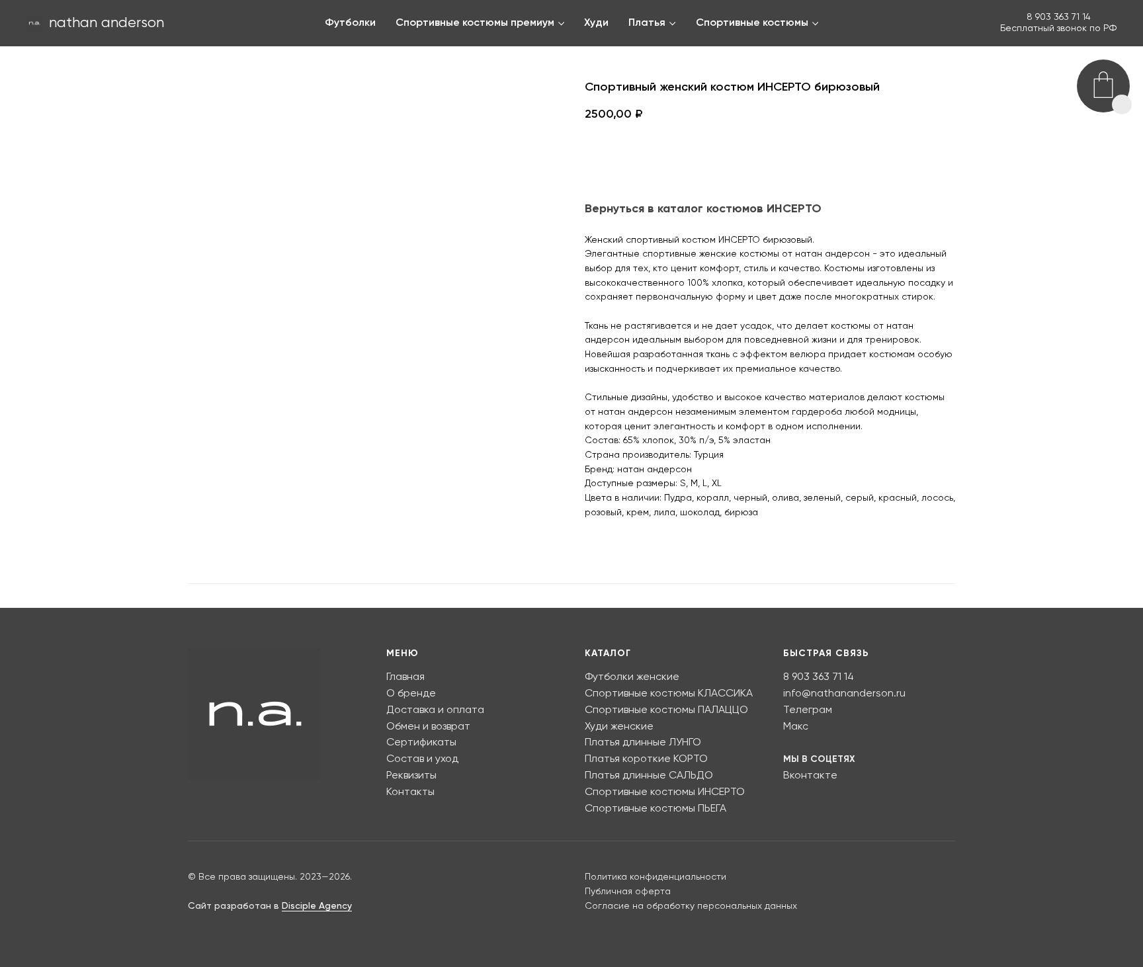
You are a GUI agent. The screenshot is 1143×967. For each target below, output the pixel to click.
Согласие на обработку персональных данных (691, 906)
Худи (596, 23)
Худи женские (619, 727)
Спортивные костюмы (752, 23)
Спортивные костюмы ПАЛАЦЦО (666, 710)
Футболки (350, 23)
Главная (405, 677)
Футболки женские (632, 677)
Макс (795, 727)
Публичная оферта (628, 891)
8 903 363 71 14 (1059, 17)
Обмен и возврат (428, 727)
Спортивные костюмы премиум (475, 23)
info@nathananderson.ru (844, 694)
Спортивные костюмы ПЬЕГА (655, 809)
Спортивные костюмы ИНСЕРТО (665, 792)
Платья (646, 23)
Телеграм (807, 710)
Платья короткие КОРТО (646, 759)
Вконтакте (810, 776)
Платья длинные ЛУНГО (643, 742)
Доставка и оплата (435, 710)
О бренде (411, 694)
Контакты (410, 792)
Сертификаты (421, 742)
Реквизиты (411, 776)
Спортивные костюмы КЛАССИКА (669, 694)
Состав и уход (422, 759)
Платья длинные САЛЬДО (649, 776)
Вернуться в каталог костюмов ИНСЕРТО (703, 209)
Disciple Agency (317, 906)
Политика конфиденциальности (655, 877)
